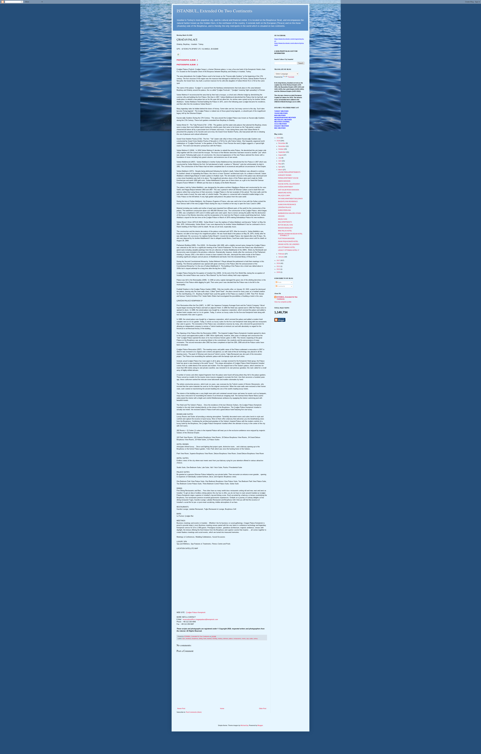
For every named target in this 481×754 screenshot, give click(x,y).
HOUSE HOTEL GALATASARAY (289, 184)
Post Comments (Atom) (194, 712)
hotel (204, 638)
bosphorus (195, 638)
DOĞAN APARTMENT (285, 187)
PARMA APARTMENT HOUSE (288, 178)
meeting (214, 638)
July (279, 158)
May (280, 164)
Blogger (260, 725)
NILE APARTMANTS (285, 222)
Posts (279, 282)
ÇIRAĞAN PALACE (284, 207)
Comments (281, 286)
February (281, 254)
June (280, 161)
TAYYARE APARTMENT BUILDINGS (290, 198)
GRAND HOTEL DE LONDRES (288, 244)
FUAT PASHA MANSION (286, 238)
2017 (278, 260)
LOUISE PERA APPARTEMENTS (289, 172)
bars (183, 638)
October (281, 149)
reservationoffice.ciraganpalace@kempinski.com (200, 619)
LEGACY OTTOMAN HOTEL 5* (288, 250)
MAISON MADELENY (285, 228)
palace (231, 638)
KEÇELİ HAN (282, 219)
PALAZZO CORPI (284, 195)
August (280, 155)
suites (251, 638)
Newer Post (181, 708)
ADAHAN (281, 216)
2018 (278, 141)
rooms (244, 638)
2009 (278, 272)
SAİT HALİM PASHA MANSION (288, 190)
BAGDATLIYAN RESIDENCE (288, 201)
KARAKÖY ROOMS (284, 175)
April (280, 167)
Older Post (262, 708)
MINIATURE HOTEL (285, 193)
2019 (278, 138)
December (282, 143)
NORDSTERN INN (284, 210)
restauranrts (237, 638)
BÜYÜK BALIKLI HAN (285, 225)
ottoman (225, 638)
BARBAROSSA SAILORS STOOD (289, 213)
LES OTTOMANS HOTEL (286, 247)
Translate (291, 77)
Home (222, 708)
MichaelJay (244, 725)
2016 (278, 263)
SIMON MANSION (284, 181)
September (282, 152)
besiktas (188, 638)
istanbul (209, 638)
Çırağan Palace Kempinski (195, 612)
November (282, 146)
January (281, 257)
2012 (278, 266)
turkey (256, 638)
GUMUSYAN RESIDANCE (287, 204)
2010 (278, 269)
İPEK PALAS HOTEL (285, 231)
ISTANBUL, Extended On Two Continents (214, 11)
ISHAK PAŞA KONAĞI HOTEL (288, 241)
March (280, 170)
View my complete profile (282, 302)
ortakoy (220, 638)
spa (247, 638)
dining (201, 638)
